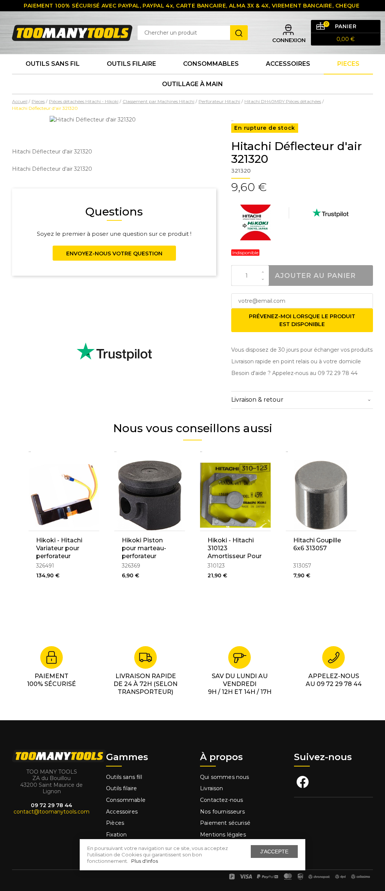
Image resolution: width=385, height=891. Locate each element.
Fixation (116, 834)
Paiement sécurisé (225, 823)
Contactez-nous (221, 800)
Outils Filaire (131, 63)
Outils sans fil (53, 63)
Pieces (348, 63)
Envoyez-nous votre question (114, 253)
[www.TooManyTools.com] (72, 32)
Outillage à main (192, 84)
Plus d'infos (144, 861)
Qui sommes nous (224, 777)
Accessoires (288, 63)
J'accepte (274, 851)
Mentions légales (223, 834)
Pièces (115, 823)
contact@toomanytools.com (51, 811)
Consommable (126, 800)
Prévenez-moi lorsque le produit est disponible (302, 320)
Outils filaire (121, 788)
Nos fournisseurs (222, 811)
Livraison (211, 788)
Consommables (211, 63)
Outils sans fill (124, 777)
